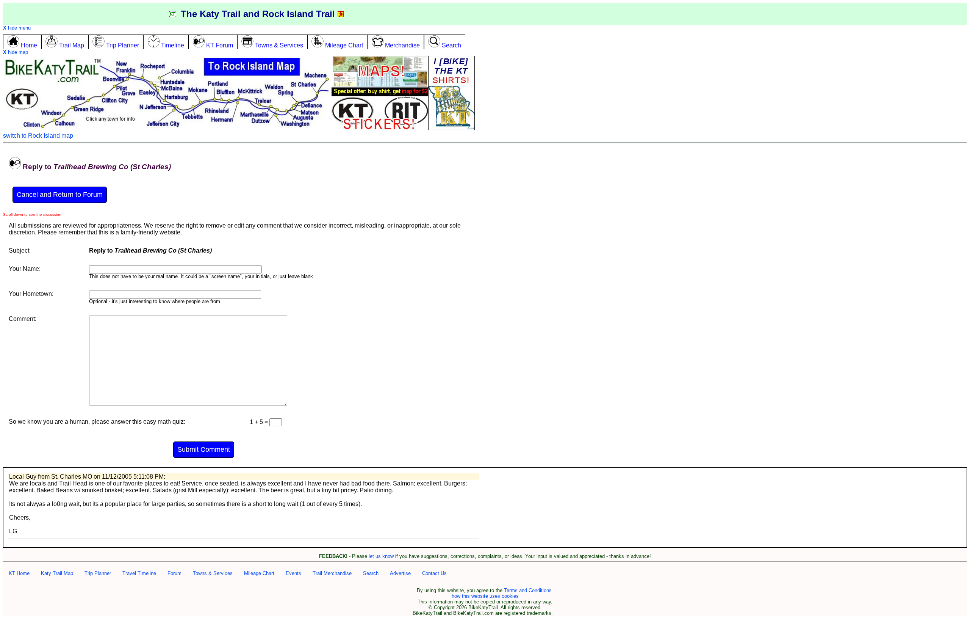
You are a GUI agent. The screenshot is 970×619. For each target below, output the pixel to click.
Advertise (400, 573)
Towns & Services (213, 573)
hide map (15, 52)
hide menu (17, 28)
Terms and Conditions (528, 590)
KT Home (19, 573)
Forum (174, 573)
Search (371, 573)
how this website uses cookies (485, 596)
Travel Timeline (139, 573)
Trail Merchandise (332, 573)
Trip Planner (97, 573)
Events (293, 573)
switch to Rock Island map (38, 135)
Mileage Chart (259, 573)
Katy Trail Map (57, 573)
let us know (381, 556)
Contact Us (434, 573)
